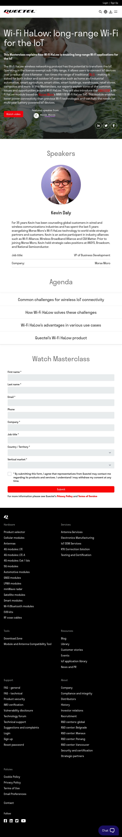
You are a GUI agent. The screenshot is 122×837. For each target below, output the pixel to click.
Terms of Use (12, 788)
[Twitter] (16, 821)
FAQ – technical (13, 693)
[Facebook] (5, 821)
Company (67, 688)
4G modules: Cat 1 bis (17, 560)
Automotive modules (17, 572)
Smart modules (13, 600)
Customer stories (72, 650)
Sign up (8, 739)
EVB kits (8, 612)
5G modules (11, 566)
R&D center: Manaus (73, 733)
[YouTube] (23, 821)
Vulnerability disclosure (18, 710)
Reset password (14, 745)
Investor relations (72, 710)
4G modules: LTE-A (14, 555)
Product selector (14, 532)
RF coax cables (13, 618)
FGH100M (104, 90)
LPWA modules (12, 583)
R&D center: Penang (73, 739)
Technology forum (15, 716)
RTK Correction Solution (75, 549)
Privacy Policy (12, 782)
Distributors (68, 699)
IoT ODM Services (71, 543)
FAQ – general (12, 688)
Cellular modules (14, 538)
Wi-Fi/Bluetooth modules (19, 606)
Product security (14, 699)
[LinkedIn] (11, 821)
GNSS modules (12, 578)
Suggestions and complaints (21, 727)
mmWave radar (13, 589)
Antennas (10, 543)
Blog (63, 638)
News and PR (68, 667)
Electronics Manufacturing (77, 538)
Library (65, 644)
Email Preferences (15, 794)
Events (65, 655)
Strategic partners (72, 756)
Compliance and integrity (76, 693)
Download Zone (13, 638)
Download (110, 12)
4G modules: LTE (13, 549)
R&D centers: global (73, 722)
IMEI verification (13, 705)
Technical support (15, 722)
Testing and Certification (76, 555)
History (65, 705)
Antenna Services (72, 532)
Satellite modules (14, 595)
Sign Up (114, 2)
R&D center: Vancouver (75, 745)
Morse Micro (46, 94)
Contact (9, 803)
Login (105, 2)
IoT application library (74, 661)
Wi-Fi (92, 74)
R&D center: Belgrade (74, 727)
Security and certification (77, 750)
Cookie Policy (12, 777)
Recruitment (69, 716)
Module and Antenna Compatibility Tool (27, 644)
